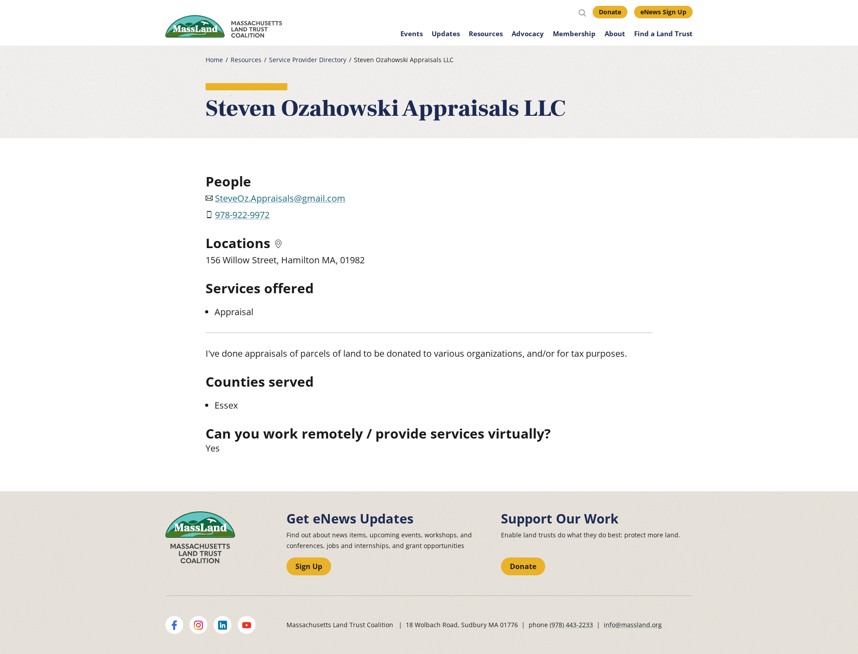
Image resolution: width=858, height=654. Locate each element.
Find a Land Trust (663, 33)
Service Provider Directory (307, 60)
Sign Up (308, 566)
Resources (486, 33)
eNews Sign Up (663, 12)
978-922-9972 (242, 215)
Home (214, 60)
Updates (446, 33)
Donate (610, 12)
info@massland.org (633, 624)
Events (411, 33)
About (615, 33)
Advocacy (528, 33)
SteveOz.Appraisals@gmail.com (280, 198)
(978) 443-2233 (571, 624)
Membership (574, 33)
